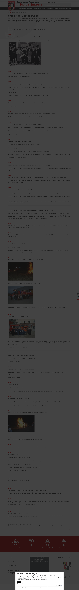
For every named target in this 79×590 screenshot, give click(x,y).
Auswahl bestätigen (39, 587)
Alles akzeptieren (24, 587)
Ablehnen (54, 587)
